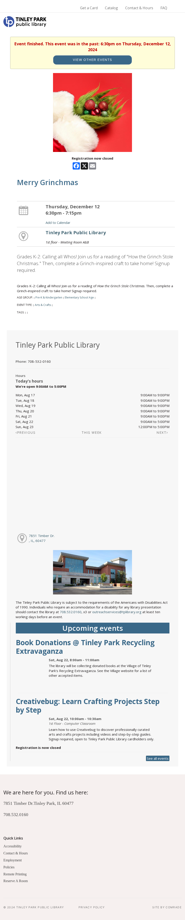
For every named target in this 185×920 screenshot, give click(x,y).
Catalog (111, 7)
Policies (8, 867)
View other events (92, 60)
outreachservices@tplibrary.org (116, 612)
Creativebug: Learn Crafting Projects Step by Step (88, 705)
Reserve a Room (15, 881)
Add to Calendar (58, 222)
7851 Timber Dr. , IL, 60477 (42, 538)
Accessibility (12, 846)
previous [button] (26, 432)
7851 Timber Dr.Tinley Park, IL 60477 (38, 803)
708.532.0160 (70, 612)
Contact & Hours (139, 7)
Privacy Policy (92, 907)
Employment (12, 860)
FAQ (163, 7)
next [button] (161, 432)
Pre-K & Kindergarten (48, 297)
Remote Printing (15, 874)
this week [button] (92, 432)
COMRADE (174, 907)
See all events (158, 758)
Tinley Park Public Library (76, 232)
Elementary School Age (79, 297)
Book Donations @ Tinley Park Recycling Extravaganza (85, 647)
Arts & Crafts (43, 305)
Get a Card (89, 7)
